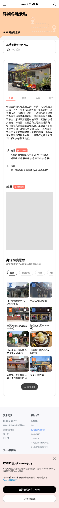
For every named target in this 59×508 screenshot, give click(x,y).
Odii (4, 438)
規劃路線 (23, 150)
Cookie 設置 (35, 434)
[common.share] (13, 49)
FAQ (32, 425)
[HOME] (4, 32)
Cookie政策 (35, 438)
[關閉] (54, 458)
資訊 (24, 98)
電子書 (5, 434)
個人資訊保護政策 (38, 430)
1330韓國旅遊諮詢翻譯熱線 (14, 425)
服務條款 (34, 421)
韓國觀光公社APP (10, 421)
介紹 (11, 98)
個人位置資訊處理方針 (40, 447)
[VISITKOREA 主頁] (29, 4)
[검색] (54, 4)
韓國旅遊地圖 (8, 430)
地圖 (38, 98)
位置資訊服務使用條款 (40, 442)
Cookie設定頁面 (10, 480)
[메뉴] (4, 4)
